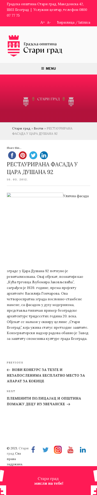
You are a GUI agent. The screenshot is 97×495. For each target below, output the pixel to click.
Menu (51, 68)
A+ (42, 22)
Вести (38, 128)
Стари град (21, 128)
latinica (84, 22)
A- (49, 22)
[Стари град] (35, 56)
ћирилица (65, 22)
